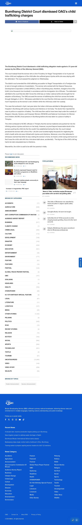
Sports (8, 344)
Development (10, 237)
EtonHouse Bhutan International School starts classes (22, 439)
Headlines (9, 283)
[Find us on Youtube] (20, 420)
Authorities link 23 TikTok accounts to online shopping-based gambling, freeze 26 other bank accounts (62, 220)
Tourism (8, 356)
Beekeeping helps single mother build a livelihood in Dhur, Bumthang (26, 442)
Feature (8, 260)
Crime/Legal (10, 230)
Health (8, 287)
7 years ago (18, 176)
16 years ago (11, 191)
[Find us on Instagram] (16, 420)
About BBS (24, 514)
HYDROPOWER (10, 291)
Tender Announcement (12, 384)
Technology (10, 348)
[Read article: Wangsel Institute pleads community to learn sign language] (9, 182)
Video (7, 363)
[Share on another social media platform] (75, 21)
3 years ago (18, 166)
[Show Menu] (76, 3)
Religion (8, 333)
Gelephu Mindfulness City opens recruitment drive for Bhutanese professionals (61, 229)
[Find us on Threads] (12, 419)
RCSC (7, 325)
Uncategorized (11, 359)
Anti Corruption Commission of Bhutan (20, 215)
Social (7, 340)
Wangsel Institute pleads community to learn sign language (26, 181)
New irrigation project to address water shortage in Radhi (23, 435)
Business (8, 222)
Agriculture (10, 207)
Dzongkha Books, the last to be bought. (59, 212)
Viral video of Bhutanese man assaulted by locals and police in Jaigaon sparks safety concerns (60, 203)
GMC (6, 276)
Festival (8, 268)
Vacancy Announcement (28, 384)
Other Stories (10, 314)
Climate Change (11, 226)
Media (7, 310)
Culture (8, 234)
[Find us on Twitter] (9, 419)
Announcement (11, 211)
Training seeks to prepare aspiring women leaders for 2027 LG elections (28, 445)
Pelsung (8, 318)
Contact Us (14, 514)
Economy (8, 245)
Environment (10, 257)
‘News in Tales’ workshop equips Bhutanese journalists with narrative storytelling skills (57, 192)
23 (17, 191)
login (11, 154)
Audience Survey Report (14, 218)
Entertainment (11, 253)
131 (25, 166)
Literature (9, 302)
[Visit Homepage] (8, 3)
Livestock (9, 306)
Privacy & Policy (36, 514)
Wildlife (8, 371)
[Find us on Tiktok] (23, 419)
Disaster (8, 241)
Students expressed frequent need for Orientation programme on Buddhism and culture (25, 172)
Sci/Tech (8, 337)
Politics (8, 321)
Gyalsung (9, 279)
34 (25, 176)
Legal (7, 298)
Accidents (9, 203)
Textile (8, 352)
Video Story (9, 367)
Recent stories (11, 329)
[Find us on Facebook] (5, 420)
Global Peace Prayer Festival (17, 272)
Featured (8, 264)
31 (25, 184)
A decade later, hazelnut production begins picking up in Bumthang (26, 432)
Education (9, 249)
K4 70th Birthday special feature (18, 295)
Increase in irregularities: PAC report (17, 188)
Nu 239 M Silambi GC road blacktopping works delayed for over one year (26, 162)
